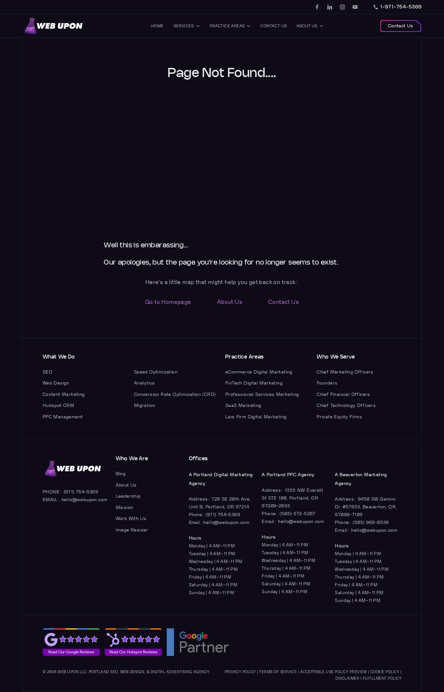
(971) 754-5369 (81, 492)
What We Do (59, 356)
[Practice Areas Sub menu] (249, 26)
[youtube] (355, 7)
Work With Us (131, 518)
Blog (121, 473)
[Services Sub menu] (198, 26)
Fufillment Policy (382, 678)
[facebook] (317, 7)
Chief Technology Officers (346, 405)
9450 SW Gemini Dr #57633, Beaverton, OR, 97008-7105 (366, 507)
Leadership (128, 496)
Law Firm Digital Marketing (255, 416)
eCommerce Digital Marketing (259, 372)
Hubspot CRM (58, 405)
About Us (306, 26)
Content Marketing (64, 394)
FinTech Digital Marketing (253, 383)
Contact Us (273, 26)
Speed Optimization (155, 372)
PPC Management (63, 416)
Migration (144, 405)
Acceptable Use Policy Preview (333, 672)
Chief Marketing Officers (345, 372)
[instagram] (342, 7)
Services (184, 26)
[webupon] (53, 26)
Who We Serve (336, 356)
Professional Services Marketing (262, 394)
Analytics (144, 383)
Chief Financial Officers (343, 394)
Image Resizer (132, 530)
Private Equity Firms (339, 416)
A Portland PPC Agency (288, 474)
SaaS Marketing (243, 405)
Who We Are (132, 458)
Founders (327, 383)
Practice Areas (227, 26)
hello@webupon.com (84, 499)
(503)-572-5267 (298, 513)
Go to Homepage (168, 302)
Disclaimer (347, 678)
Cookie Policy (384, 672)
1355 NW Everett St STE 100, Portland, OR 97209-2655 (292, 498)
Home (157, 26)
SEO (47, 372)
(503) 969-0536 (371, 522)
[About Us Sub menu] (321, 26)
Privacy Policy (240, 672)
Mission (124, 507)
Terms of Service (277, 672)
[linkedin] (330, 7)
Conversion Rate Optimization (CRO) (175, 394)
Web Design (56, 383)
